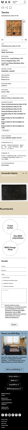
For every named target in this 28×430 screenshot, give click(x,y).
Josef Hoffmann (15, 58)
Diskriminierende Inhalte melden (10, 280)
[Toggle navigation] (25, 2)
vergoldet (12, 71)
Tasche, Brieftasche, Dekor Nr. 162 (11, 106)
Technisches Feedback (8, 286)
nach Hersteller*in (8, 175)
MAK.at (13, 380)
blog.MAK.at (13, 385)
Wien (22, 63)
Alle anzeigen (6, 130)
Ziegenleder (4, 71)
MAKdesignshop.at (13, 389)
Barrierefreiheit (4, 425)
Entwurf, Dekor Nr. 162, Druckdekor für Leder (12, 118)
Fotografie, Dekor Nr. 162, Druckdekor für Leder (13, 114)
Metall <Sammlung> (7, 52)
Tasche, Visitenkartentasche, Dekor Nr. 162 (14, 104)
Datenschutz (4, 421)
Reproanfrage (6, 277)
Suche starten (13, 376)
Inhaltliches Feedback (8, 283)
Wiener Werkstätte (14, 63)
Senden (14, 325)
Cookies (3, 427)
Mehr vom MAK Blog (13, 369)
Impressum (3, 423)
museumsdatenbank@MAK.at (6, 403)
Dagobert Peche (11, 61)
